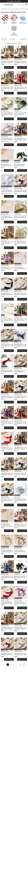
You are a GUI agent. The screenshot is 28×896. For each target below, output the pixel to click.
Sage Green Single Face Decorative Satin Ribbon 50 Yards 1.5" (7, 113)
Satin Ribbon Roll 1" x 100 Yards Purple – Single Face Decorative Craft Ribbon (20, 474)
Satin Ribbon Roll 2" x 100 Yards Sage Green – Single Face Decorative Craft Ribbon (7, 88)
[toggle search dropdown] (18, 4)
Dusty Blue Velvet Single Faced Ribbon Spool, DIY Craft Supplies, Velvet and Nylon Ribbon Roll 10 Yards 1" (20, 499)
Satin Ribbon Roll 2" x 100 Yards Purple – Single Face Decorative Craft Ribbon (7, 422)
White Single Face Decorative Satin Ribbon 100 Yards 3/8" (7, 216)
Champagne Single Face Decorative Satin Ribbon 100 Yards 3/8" (7, 551)
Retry (19, 43)
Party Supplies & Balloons (13, 9)
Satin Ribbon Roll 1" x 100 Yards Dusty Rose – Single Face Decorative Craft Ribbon (20, 654)
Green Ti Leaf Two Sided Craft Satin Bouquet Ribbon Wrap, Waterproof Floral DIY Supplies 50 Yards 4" (20, 113)
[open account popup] (21, 4)
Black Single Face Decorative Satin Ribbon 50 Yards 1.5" (7, 294)
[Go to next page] (24, 664)
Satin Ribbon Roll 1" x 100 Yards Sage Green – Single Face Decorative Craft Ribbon (7, 345)
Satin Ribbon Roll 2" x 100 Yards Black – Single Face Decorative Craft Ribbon (20, 448)
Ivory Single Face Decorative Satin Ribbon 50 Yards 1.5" (7, 525)
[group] (14, 1)
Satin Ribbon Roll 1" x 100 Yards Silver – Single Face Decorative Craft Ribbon (20, 628)
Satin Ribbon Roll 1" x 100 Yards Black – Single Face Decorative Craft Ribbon (20, 397)
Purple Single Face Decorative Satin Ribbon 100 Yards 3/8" (20, 602)
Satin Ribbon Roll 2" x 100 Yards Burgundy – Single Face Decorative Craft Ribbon (20, 422)
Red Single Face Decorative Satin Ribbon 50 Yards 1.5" (7, 448)
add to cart (9, 67)
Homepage (3, 9)
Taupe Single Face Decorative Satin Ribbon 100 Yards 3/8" (20, 551)
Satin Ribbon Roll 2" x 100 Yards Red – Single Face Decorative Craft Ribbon (20, 88)
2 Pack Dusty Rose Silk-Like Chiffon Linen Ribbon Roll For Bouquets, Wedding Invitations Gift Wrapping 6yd (7, 139)
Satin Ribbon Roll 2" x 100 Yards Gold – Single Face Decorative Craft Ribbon (7, 397)
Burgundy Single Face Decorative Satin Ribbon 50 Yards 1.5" (7, 602)
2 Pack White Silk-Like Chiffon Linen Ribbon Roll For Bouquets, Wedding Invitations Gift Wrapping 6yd (7, 191)
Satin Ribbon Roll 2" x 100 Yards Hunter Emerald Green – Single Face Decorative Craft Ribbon (20, 319)
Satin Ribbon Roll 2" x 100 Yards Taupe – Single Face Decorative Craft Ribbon (7, 628)
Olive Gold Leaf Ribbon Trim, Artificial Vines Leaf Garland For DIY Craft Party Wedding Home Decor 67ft (7, 319)
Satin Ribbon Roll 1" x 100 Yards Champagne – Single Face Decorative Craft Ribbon (20, 371)
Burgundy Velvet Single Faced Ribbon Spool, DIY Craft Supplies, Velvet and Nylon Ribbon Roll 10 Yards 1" (7, 371)
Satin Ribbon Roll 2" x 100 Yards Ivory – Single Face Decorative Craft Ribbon (7, 62)
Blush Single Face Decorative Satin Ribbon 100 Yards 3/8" (7, 165)
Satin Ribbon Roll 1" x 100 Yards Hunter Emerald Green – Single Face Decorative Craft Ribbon (7, 499)
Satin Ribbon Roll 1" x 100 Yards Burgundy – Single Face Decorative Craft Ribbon (20, 191)
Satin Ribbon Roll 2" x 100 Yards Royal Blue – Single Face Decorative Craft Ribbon (7, 577)
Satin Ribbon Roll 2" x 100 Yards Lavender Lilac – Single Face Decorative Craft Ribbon (7, 268)
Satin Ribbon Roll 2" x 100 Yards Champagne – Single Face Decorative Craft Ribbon (7, 242)
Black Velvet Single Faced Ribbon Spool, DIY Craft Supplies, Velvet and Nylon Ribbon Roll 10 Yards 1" (20, 577)
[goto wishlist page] (23, 4)
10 (20, 664)
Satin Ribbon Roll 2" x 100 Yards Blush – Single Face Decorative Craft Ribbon (20, 525)
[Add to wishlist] (12, 47)
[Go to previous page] (3, 664)
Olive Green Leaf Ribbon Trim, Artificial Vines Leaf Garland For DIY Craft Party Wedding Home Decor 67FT (20, 242)
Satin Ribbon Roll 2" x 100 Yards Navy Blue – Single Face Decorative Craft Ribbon (20, 139)
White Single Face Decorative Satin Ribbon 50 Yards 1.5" (20, 268)
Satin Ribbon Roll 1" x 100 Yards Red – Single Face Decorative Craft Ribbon (7, 654)
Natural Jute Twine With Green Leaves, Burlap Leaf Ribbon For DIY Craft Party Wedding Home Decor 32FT (20, 216)
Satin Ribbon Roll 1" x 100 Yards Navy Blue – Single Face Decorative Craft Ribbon (20, 345)
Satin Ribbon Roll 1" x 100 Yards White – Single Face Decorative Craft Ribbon (20, 294)
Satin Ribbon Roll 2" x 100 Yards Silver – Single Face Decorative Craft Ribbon (7, 474)
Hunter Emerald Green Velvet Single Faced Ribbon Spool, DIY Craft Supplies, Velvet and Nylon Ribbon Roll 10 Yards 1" (20, 165)
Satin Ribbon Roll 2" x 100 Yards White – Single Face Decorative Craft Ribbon (20, 62)
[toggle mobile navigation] (2, 4)
